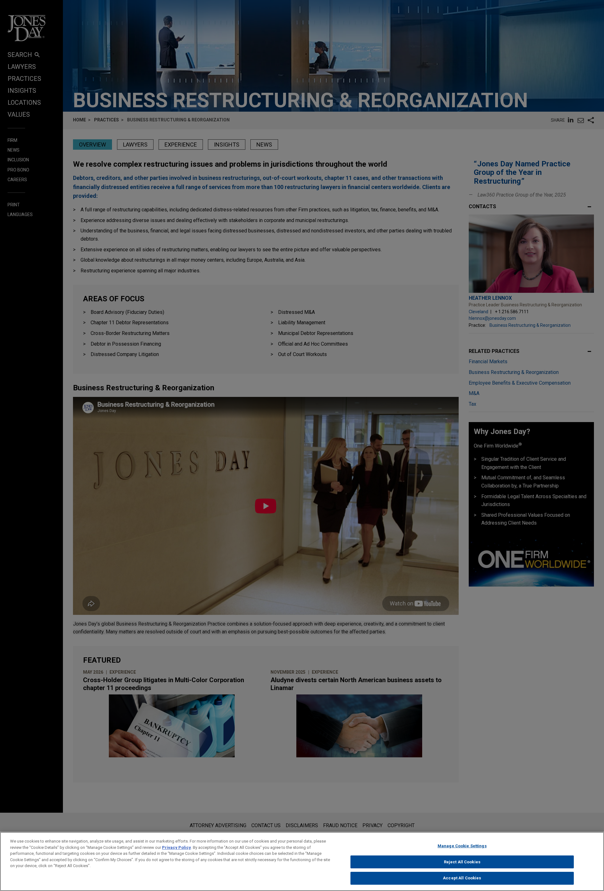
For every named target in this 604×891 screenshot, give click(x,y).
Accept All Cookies (462, 878)
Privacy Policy (176, 847)
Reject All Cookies (462, 862)
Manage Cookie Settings (462, 846)
